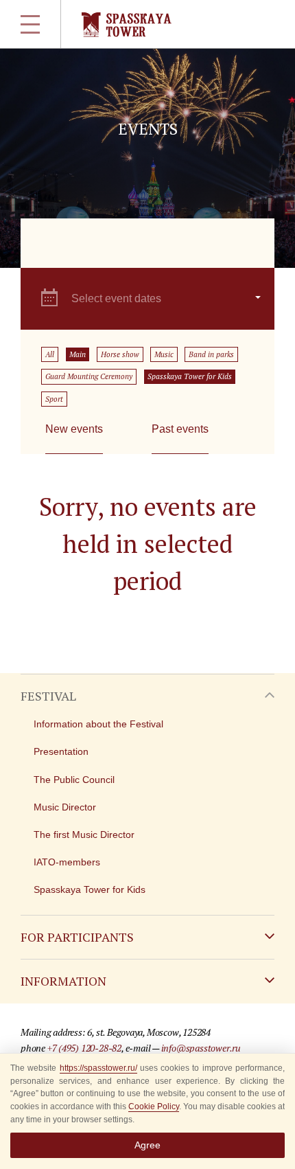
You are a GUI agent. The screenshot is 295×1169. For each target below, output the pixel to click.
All (49, 354)
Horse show (120, 354)
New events (74, 429)
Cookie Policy (153, 1106)
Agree (147, 1144)
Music (164, 354)
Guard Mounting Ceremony (88, 376)
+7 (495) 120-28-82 (84, 1047)
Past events (180, 429)
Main (77, 354)
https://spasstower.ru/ (98, 1068)
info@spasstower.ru (201, 1047)
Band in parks (211, 354)
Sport (54, 399)
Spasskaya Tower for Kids (190, 376)
